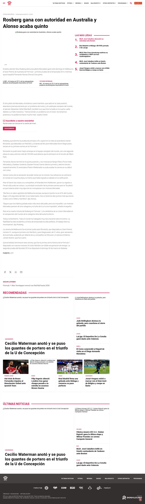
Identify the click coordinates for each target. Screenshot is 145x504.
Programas (122, 3)
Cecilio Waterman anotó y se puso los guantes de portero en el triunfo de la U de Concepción (36, 348)
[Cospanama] (63, 489)
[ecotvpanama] (72, 489)
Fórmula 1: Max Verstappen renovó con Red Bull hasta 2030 (26, 285)
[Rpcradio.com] (81, 489)
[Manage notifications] (140, 499)
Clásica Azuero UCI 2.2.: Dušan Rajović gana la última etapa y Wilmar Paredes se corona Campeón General (90, 435)
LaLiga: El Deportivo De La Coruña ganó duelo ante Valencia (91, 337)
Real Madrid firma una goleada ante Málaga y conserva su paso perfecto (68, 382)
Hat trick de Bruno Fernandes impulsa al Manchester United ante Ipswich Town (15, 382)
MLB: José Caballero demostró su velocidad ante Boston (91, 40)
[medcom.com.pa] (107, 489)
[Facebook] (5, 272)
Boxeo (86, 3)
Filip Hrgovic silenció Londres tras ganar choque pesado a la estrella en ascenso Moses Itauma (40, 383)
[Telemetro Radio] (98, 489)
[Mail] (21, 272)
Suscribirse (9, 128)
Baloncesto (95, 3)
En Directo (138, 3)
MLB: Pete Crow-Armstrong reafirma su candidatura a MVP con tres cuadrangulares (93, 54)
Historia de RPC (25, 494)
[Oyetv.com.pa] (55, 489)
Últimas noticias (59, 3)
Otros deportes (8, 14)
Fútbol (69, 3)
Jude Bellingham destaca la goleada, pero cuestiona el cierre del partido (90, 323)
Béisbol (78, 3)
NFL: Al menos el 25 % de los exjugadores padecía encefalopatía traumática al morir (54, 84)
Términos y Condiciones (11, 494)
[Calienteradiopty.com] (90, 489)
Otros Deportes (109, 3)
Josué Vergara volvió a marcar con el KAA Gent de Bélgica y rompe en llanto (94, 69)
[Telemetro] (46, 489)
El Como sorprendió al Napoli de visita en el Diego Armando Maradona (90, 351)
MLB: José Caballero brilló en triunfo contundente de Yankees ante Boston (92, 62)
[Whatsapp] (16, 272)
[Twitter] (10, 272)
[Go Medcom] (37, 489)
